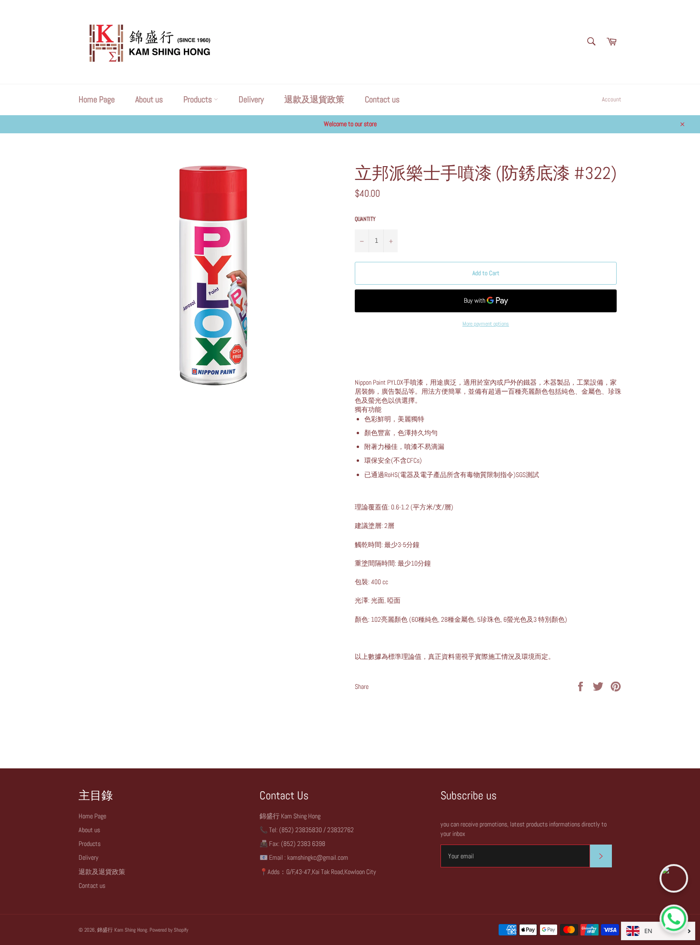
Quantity (365, 219)
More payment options (485, 324)
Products (198, 99)
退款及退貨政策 (314, 99)
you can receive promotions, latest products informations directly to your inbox (523, 828)
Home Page (97, 99)
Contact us (382, 99)
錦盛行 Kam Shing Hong (122, 929)
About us (149, 99)
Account (611, 99)
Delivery (251, 99)
